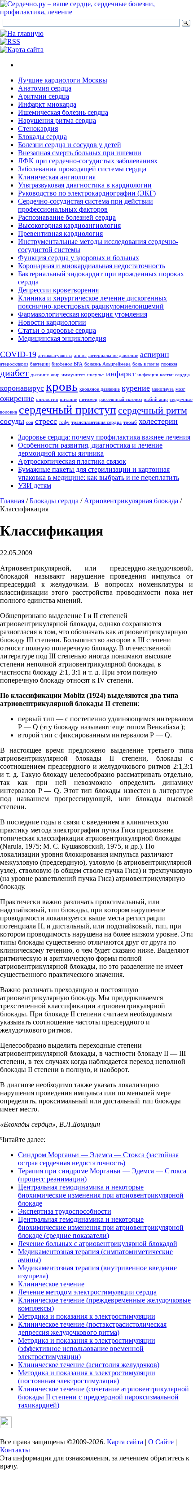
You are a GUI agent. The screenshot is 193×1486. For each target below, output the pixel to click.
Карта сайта (125, 1442)
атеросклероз (14, 364)
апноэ (80, 355)
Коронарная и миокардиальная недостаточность (91, 266)
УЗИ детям (34, 485)
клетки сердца (175, 374)
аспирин (154, 354)
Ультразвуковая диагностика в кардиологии (85, 185)
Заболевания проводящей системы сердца (82, 169)
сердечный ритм (152, 410)
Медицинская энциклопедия (62, 338)
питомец (88, 399)
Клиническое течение (51, 1284)
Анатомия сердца (44, 88)
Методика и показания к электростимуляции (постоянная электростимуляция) (86, 1377)
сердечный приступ (67, 409)
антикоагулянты (55, 355)
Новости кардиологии (52, 322)
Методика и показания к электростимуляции (86, 1316)
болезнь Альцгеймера (107, 364)
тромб (130, 422)
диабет (14, 373)
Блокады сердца (42, 136)
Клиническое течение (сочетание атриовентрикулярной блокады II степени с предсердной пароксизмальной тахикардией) (103, 1397)
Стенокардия (38, 128)
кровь (62, 386)
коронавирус (22, 387)
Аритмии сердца (43, 96)
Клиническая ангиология (57, 177)
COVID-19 (18, 354)
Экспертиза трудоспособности (64, 1211)
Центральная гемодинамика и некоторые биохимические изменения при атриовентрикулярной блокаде (101, 1195)
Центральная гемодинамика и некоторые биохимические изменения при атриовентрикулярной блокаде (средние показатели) (101, 1227)
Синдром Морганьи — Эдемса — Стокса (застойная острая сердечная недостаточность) (98, 1159)
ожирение (17, 398)
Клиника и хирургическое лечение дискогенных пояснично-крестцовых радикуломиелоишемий (92, 302)
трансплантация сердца (96, 422)
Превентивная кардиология (60, 233)
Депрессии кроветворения (58, 290)
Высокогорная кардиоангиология (69, 225)
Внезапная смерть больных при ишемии (79, 153)
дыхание (40, 374)
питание (68, 399)
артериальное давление (113, 355)
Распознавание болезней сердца (67, 217)
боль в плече (145, 364)
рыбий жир (156, 399)
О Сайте (161, 1442)
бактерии (40, 364)
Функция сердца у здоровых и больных (78, 257)
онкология (47, 399)
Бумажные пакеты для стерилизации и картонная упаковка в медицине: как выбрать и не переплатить (98, 473)
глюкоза (169, 364)
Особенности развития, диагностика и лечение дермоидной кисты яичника (90, 449)
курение (136, 387)
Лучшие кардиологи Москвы (62, 80)
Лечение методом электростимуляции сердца (87, 1292)
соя (29, 422)
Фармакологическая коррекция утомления (82, 314)
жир (55, 374)
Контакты (15, 1450)
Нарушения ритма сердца (57, 120)
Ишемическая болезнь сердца (63, 112)
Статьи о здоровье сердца (57, 330)
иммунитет (73, 374)
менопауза (163, 389)
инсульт (95, 374)
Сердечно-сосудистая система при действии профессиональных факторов (85, 205)
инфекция (147, 374)
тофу (64, 422)
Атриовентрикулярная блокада (131, 501)
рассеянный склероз (120, 399)
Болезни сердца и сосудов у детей (69, 144)
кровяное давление (99, 389)
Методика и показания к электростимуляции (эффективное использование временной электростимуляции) (86, 1348)
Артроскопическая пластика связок (72, 461)
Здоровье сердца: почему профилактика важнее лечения (104, 437)
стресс (46, 421)
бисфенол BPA (67, 364)
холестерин (158, 421)
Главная (12, 501)
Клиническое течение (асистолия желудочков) (88, 1364)
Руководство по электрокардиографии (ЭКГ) (87, 193)
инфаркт (121, 373)
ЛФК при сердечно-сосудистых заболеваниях (88, 161)
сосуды (12, 421)
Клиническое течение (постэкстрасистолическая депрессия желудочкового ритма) (92, 1328)
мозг (180, 389)
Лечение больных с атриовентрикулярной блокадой (97, 1243)
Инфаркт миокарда (47, 104)
